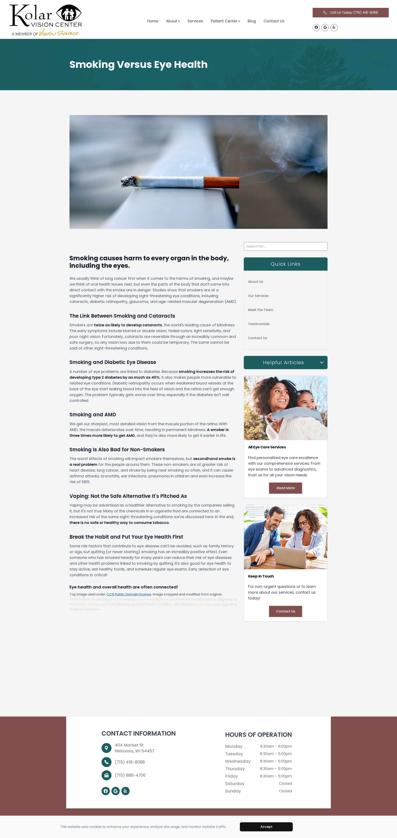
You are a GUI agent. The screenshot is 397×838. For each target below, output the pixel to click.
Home (152, 21)
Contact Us (274, 21)
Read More (286, 488)
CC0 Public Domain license (128, 594)
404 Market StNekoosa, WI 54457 (134, 748)
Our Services (258, 295)
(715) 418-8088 (130, 762)
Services (195, 21)
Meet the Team (260, 309)
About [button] (171, 21)
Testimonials (259, 324)
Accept (266, 826)
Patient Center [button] (224, 21)
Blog (252, 21)
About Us (255, 281)
